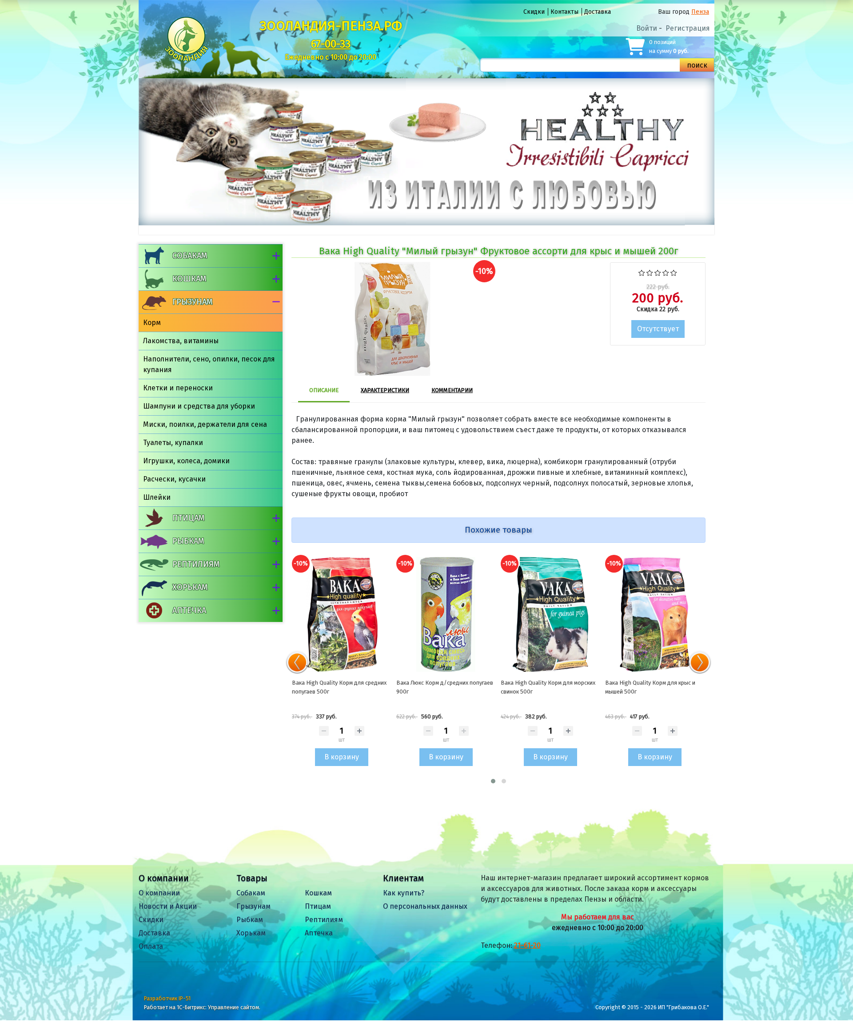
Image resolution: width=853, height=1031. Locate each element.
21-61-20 (527, 945)
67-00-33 (331, 44)
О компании (159, 893)
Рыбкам (188, 541)
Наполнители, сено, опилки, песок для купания (209, 364)
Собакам (189, 256)
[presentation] (297, 662)
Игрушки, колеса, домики (186, 461)
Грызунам (192, 302)
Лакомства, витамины (181, 341)
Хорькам (189, 587)
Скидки (534, 12)
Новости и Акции (168, 906)
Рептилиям (195, 564)
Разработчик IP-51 (167, 998)
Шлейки (157, 497)
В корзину (341, 757)
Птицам (188, 518)
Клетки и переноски (178, 388)
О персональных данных (425, 906)
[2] (649, 272)
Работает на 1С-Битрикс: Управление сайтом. (202, 1007)
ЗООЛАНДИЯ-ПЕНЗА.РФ (330, 26)
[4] (665, 272)
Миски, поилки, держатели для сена (205, 424)
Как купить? (403, 893)
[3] (657, 272)
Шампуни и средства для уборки (199, 406)
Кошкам (189, 279)
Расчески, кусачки (174, 479)
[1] (641, 272)
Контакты (564, 12)
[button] (493, 781)
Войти (646, 28)
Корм (152, 322)
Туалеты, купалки (173, 442)
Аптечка (189, 610)
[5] (673, 272)
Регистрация (688, 28)
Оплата (151, 946)
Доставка (597, 12)
